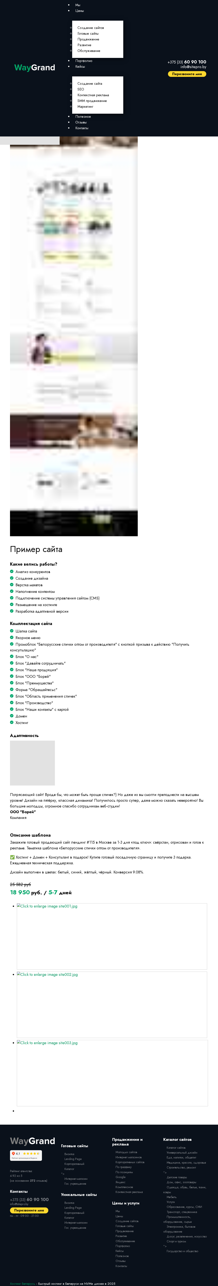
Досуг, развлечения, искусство (187, 1236)
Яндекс (120, 1182)
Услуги (171, 1202)
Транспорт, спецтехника (182, 1212)
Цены (79, 10)
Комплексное (124, 1187)
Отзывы (81, 122)
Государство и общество (182, 1251)
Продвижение (88, 39)
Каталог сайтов (176, 1148)
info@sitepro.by (193, 67)
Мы (77, 5)
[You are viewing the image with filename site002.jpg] (112, 1005)
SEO (80, 89)
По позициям (124, 1172)
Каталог (69, 1169)
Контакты (81, 128)
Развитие (84, 45)
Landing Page (73, 1159)
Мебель (172, 1197)
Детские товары (177, 1177)
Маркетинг (85, 106)
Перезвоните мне (187, 74)
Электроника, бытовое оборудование (179, 1229)
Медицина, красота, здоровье (186, 1162)
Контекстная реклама (93, 95)
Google (120, 1177)
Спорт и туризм (176, 1241)
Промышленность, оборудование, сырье (177, 1219)
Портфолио (83, 60)
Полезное (83, 116)
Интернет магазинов (129, 1157)
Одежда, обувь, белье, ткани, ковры (184, 1189)
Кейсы (80, 66)
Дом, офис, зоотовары (181, 1182)
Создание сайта (89, 83)
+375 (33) (187, 62)
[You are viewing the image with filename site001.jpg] (112, 936)
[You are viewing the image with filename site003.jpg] (112, 1073)
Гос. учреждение (75, 1183)
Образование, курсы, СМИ (184, 1207)
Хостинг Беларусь (22, 1283)
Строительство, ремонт (181, 1167)
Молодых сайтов (126, 1152)
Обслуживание (88, 50)
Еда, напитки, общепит (181, 1157)
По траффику (124, 1167)
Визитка (69, 1154)
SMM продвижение (92, 100)
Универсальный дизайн (182, 1152)
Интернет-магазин (76, 1179)
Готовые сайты (88, 33)
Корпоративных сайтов (130, 1162)
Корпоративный (74, 1164)
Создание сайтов (90, 27)
